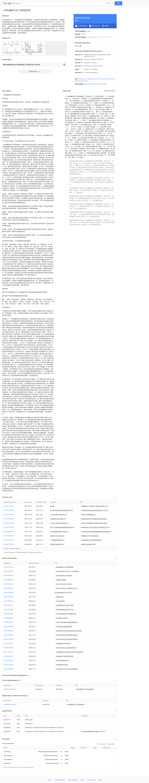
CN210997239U (8, 660)
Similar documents (101, 79)
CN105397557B (8, 648)
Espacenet (87, 84)
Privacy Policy (91, 780)
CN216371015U (8, 639)
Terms (82, 780)
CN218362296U (8, 622)
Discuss (104, 84)
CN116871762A (9, 540)
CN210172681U (8, 665)
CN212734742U (8, 567)
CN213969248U (8, 626)
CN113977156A (9, 523)
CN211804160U (8, 588)
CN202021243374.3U (10, 689)
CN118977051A (9, 544)
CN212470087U (8, 592)
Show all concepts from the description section (18, 767)
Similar (106, 26)
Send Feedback (60, 780)
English (88, 31)
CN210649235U (8, 571)
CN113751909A (9, 514)
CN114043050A (9, 531)
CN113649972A (9, 510)
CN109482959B (8, 580)
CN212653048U (8, 609)
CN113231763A (9, 506)
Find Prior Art (96, 26)
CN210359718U (8, 601)
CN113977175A (9, 527)
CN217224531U (8, 605)
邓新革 (83, 34)
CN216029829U (8, 631)
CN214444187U (8, 635)
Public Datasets (72, 780)
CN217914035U (8, 584)
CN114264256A (9, 536)
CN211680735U (8, 575)
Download (102, 744)
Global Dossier (96, 84)
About (50, 780)
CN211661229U (8, 597)
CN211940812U (8, 669)
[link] (7, 751)
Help (99, 780)
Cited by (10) (82, 79)
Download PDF (82, 26)
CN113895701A (9, 519)
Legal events (91, 79)
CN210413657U (8, 656)
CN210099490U (8, 618)
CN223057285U (8, 614)
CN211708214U (8, 652)
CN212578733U (8, 643)
